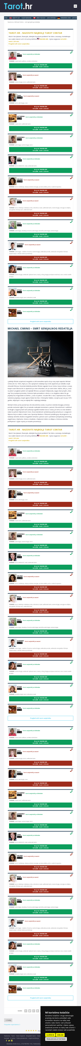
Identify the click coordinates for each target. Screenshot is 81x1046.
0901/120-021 (41, 18)
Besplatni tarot (31, 1036)
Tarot (13, 1036)
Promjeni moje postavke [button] (56, 1039)
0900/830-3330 (65, 18)
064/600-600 (44, 39)
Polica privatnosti (21, 1038)
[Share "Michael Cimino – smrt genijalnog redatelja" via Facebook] (26, 1011)
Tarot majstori (20, 1036)
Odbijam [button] (60, 1035)
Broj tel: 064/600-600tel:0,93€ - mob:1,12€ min (41, 61)
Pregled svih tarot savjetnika (19, 44)
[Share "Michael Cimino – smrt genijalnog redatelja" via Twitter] (30, 1011)
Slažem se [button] (50, 1035)
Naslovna (10, 22)
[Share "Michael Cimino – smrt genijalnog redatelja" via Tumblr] (38, 1011)
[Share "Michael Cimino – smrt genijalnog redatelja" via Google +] (34, 1011)
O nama (12, 1038)
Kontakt (6, 1038)
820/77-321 (17, 18)
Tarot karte (40, 1036)
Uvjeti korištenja (33, 1038)
